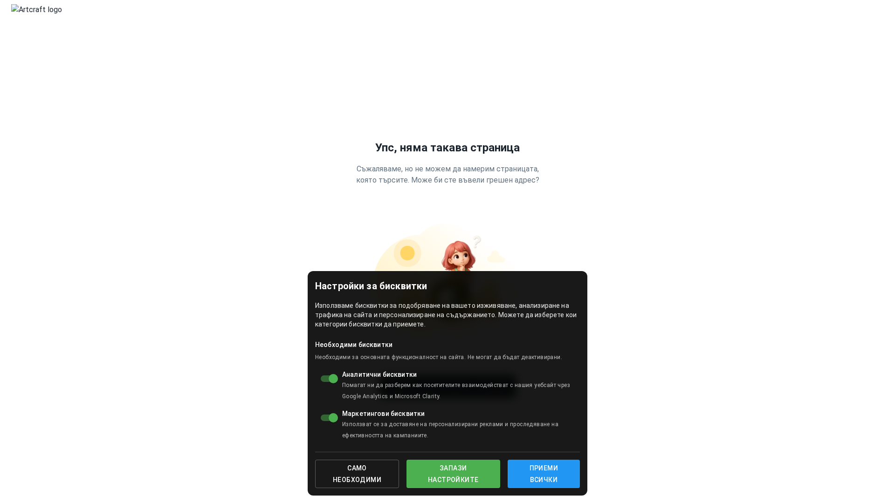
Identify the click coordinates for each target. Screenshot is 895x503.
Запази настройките (453, 473)
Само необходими (357, 473)
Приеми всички (544, 473)
